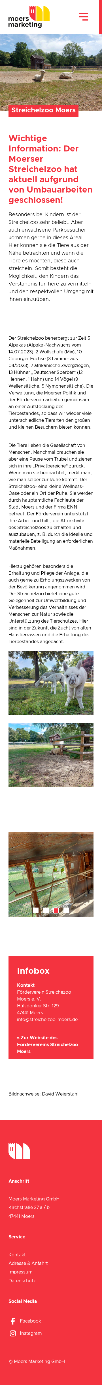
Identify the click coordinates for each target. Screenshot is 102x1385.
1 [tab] (36, 910)
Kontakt (17, 1255)
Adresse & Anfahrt (28, 1263)
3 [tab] (56, 910)
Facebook (30, 1321)
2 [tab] (46, 910)
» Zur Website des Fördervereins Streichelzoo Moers (47, 1045)
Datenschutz (22, 1281)
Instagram (31, 1333)
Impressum (20, 1272)
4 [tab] (66, 910)
